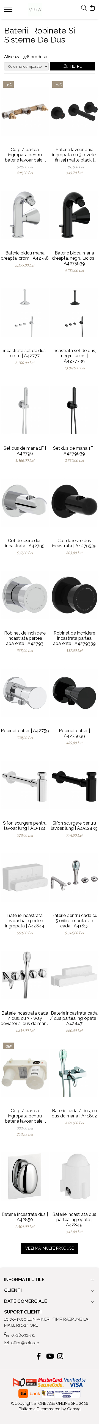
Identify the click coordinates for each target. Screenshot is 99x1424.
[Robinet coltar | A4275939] (74, 693)
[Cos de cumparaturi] (92, 8)
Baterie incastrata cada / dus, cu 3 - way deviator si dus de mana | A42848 (25, 1018)
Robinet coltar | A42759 (25, 730)
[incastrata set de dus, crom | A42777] (25, 312)
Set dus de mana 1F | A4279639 (74, 451)
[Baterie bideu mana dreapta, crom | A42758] (25, 215)
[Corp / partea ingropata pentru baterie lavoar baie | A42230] (25, 1073)
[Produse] (9, 11)
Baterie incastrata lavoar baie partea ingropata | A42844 (25, 920)
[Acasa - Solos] (35, 9)
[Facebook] (39, 1356)
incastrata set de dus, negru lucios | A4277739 (74, 356)
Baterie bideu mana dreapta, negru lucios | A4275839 (74, 258)
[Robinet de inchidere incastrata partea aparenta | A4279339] (74, 595)
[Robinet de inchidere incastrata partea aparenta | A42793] (25, 595)
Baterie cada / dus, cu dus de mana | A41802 (74, 1113)
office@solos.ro (24, 1342)
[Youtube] (49, 1356)
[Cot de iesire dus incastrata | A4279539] (74, 502)
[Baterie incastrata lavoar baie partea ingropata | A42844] (25, 877)
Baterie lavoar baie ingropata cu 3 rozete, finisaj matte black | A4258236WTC (74, 155)
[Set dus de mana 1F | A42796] (25, 410)
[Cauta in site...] (84, 8)
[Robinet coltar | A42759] (25, 693)
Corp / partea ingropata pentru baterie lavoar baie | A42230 (25, 1116)
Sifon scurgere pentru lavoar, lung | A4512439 (74, 825)
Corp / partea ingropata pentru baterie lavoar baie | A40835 (25, 155)
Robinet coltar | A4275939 (74, 733)
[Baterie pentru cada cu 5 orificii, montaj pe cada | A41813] (74, 877)
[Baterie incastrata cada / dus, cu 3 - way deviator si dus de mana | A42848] (25, 975)
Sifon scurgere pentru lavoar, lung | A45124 (24, 825)
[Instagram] (60, 1356)
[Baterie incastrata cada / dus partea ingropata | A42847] (74, 975)
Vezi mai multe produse (49, 1248)
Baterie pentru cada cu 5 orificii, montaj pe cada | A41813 (74, 920)
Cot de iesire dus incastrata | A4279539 (74, 543)
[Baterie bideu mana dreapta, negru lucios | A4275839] (74, 215)
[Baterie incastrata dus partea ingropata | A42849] (74, 1176)
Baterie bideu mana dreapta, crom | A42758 (25, 255)
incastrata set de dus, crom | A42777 (24, 353)
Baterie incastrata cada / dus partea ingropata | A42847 (74, 1018)
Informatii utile (24, 1279)
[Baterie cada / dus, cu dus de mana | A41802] (74, 1073)
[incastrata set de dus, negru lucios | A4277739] (74, 312)
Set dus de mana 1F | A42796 (25, 451)
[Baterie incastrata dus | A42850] (25, 1176)
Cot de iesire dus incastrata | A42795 (25, 543)
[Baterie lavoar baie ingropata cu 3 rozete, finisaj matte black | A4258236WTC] (74, 111)
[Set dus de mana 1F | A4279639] (74, 410)
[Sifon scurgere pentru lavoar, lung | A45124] (25, 785)
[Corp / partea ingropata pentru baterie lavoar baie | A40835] (25, 111)
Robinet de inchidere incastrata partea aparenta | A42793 (25, 638)
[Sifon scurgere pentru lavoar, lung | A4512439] (74, 785)
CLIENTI (13, 1290)
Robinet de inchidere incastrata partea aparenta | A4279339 (74, 638)
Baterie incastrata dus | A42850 (25, 1217)
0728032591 (22, 1335)
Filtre (75, 66)
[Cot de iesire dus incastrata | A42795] (25, 502)
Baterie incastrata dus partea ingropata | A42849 (74, 1219)
